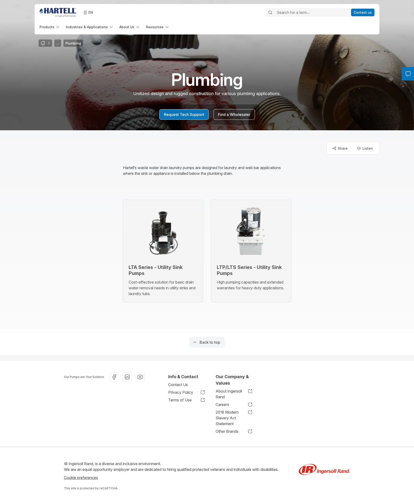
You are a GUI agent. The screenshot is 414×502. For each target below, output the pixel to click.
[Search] (270, 12)
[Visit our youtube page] (140, 377)
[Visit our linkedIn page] (127, 377)
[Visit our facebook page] (114, 377)
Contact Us (178, 384)
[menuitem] (50, 26)
